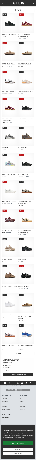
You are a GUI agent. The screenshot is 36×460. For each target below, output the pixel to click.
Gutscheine (4, 398)
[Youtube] (22, 383)
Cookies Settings (18, 453)
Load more (18, 353)
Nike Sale (4, 403)
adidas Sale (4, 406)
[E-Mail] (31, 383)
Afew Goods (22, 406)
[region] (18, 442)
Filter (19, 10)
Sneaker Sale (5, 401)
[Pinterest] (26, 383)
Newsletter (22, 409)
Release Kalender (6, 414)
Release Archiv (5, 417)
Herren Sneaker (6, 409)
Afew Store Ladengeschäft (26, 403)
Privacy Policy (10, 437)
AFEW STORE (18, 3)
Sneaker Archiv (5, 419)
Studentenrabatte (24, 411)
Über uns (22, 401)
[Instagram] (10, 383)
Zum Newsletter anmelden (18, 374)
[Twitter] (18, 383)
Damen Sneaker (5, 411)
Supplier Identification (20, 437)
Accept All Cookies (18, 443)
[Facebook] (5, 383)
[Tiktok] (14, 383)
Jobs (21, 398)
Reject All (18, 449)
